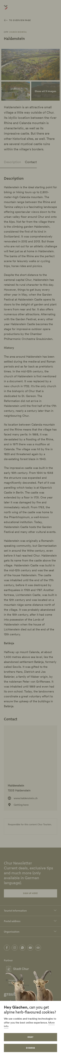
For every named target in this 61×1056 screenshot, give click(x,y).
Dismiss (30, 1048)
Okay (30, 1037)
